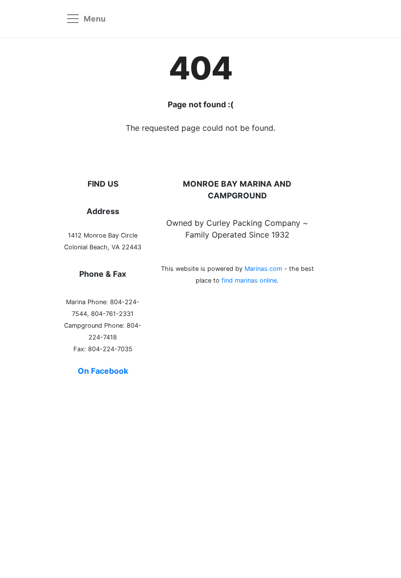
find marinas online (249, 280)
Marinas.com (263, 268)
